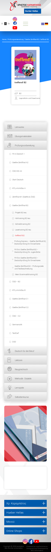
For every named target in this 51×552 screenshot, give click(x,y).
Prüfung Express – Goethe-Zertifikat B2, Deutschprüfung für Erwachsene (30, 242)
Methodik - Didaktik (23, 378)
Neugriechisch (21, 369)
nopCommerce (41, 546)
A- (2, 23)
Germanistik (17, 324)
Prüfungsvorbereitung (24, 145)
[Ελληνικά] (42, 24)
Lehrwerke (19, 127)
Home (4, 39)
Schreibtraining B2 (22, 224)
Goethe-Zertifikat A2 (20, 162)
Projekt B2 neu (20, 212)
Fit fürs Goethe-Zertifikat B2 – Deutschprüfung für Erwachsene (27, 259)
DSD (14, 342)
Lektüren (18, 360)
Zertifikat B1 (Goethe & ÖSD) (23, 197)
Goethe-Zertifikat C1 (20, 299)
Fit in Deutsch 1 (18, 154)
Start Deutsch (17, 180)
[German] (46, 24)
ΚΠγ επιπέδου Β (19, 290)
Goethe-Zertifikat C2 (20, 307)
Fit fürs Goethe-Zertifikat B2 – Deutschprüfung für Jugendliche (27, 250)
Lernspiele (19, 388)
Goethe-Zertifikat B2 (20, 205)
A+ (9, 23)
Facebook (15, 23)
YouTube (15, 28)
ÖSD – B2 (16, 282)
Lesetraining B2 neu (23, 230)
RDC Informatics (37, 550)
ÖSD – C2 (16, 316)
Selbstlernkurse (22, 397)
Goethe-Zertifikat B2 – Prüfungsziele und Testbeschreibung (29, 267)
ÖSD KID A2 (17, 171)
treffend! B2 (19, 235)
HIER (25, 434)
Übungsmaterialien (23, 136)
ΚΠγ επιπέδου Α (19, 188)
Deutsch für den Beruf (24, 351)
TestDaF (15, 333)
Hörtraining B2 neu (22, 218)
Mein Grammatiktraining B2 (26, 274)
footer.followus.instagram (15, 19)
